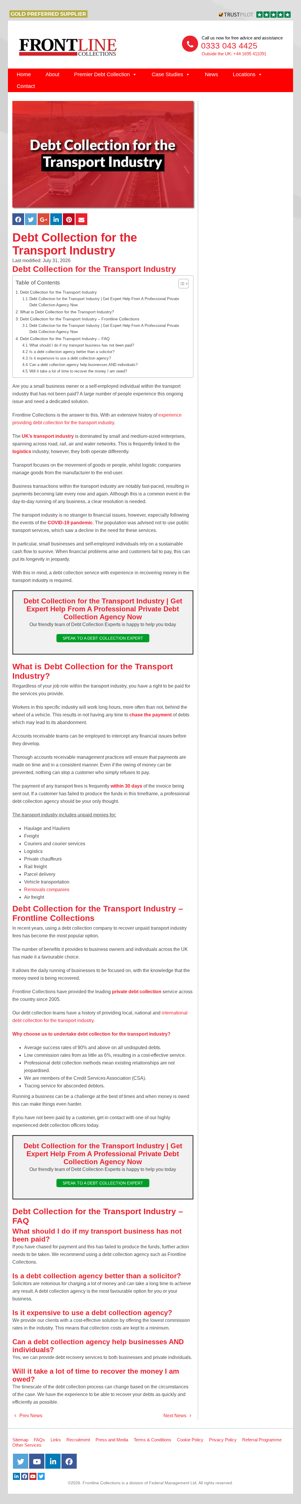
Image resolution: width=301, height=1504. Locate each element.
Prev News (30, 1415)
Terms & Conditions (152, 1439)
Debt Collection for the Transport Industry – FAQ (65, 338)
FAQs (39, 1439)
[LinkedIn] (16, 1476)
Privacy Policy (223, 1439)
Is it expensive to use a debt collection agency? (70, 358)
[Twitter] (41, 1476)
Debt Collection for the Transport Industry (58, 292)
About (52, 74)
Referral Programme (262, 1439)
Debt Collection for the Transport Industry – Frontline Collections (79, 319)
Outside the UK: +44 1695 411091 (234, 53)
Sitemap (20, 1439)
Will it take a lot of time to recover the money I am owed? (78, 371)
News (211, 74)
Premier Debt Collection (102, 74)
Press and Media (112, 1439)
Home (24, 74)
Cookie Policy (190, 1439)
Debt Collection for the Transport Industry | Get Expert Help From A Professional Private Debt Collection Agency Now (104, 302)
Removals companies (46, 889)
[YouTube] (32, 1476)
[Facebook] (24, 1476)
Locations (244, 74)
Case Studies (167, 74)
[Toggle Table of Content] (180, 284)
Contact (26, 86)
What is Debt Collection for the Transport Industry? (67, 312)
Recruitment (78, 1439)
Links (56, 1439)
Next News (175, 1415)
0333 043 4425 (229, 45)
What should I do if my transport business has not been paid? (81, 345)
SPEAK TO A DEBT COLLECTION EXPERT (103, 638)
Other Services (26, 1445)
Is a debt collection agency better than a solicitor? (71, 352)
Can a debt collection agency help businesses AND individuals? (83, 364)
